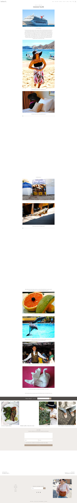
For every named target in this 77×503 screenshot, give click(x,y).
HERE (51, 393)
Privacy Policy (31, 501)
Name (26, 440)
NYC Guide (15, 487)
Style (15, 488)
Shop (53, 1)
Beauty (16, 491)
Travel (71, 1)
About (16, 484)
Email (40, 440)
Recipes (60, 1)
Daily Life (64, 1)
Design (67, 1)
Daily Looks (56, 1)
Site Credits (45, 501)
